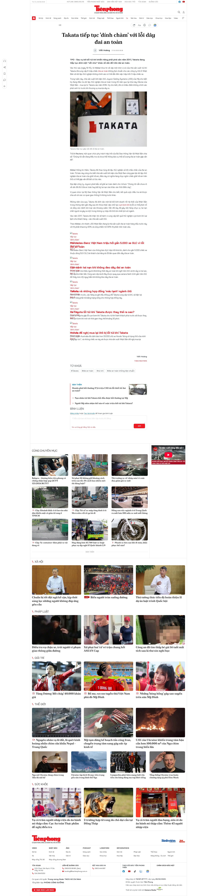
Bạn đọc (137, 856)
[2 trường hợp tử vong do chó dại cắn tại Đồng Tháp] (108, 802)
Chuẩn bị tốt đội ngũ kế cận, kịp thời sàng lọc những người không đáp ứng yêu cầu (55, 601)
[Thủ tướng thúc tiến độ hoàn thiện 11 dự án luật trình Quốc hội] (160, 580)
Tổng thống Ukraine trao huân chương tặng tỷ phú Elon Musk (164, 776)
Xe (127, 18)
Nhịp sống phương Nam (57, 860)
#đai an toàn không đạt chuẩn (120, 370)
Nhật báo (53, 848)
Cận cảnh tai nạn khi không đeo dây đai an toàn (100, 267)
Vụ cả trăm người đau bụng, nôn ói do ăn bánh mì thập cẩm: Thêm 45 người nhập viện (159, 823)
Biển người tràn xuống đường (108, 597)
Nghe (4, 61)
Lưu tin (4, 73)
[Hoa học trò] (182, 841)
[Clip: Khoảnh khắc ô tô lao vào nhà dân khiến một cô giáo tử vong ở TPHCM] (50, 497)
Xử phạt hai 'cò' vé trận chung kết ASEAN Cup (104, 648)
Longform (104, 848)
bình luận (149, 25)
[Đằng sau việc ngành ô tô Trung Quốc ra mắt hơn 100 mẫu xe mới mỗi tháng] (130, 497)
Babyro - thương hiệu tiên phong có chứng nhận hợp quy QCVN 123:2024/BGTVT (49, 481)
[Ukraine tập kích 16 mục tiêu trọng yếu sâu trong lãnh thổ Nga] (89, 762)
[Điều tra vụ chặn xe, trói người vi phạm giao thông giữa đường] (56, 630)
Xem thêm (183, 18)
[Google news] (149, 871)
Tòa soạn (142, 2)
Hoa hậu (168, 18)
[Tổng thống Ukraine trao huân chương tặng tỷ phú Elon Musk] (167, 762)
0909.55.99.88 (70, 868)
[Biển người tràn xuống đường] (108, 580)
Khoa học (159, 18)
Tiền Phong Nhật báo (95, 2)
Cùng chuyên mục (44, 450)
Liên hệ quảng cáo (70, 865)
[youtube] (183, 2)
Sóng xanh (57, 18)
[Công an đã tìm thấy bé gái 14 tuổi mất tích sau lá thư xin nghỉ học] (160, 630)
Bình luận (4, 80)
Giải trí (141, 18)
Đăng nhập (74, 413)
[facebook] (179, 2)
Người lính (120, 18)
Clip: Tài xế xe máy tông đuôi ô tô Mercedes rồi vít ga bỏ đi (89, 511)
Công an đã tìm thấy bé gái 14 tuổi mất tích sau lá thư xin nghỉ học (160, 648)
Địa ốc (66, 18)
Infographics (123, 848)
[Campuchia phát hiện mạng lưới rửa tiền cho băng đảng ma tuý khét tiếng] (128, 762)
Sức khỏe (74, 18)
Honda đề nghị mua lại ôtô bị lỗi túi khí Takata (99, 332)
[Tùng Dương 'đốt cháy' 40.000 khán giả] (56, 676)
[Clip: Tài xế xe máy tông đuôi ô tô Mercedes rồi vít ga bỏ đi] (90, 497)
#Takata (74, 370)
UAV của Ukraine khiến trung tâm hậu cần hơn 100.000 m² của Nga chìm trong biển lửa (160, 743)
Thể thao (110, 18)
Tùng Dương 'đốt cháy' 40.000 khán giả (56, 695)
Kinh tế (48, 18)
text (139, 25)
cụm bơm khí (124, 205)
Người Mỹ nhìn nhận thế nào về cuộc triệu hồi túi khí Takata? (104, 403)
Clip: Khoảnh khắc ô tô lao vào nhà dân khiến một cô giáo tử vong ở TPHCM (50, 513)
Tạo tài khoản (89, 413)
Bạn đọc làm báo (45, 890)
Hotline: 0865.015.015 (75, 2)
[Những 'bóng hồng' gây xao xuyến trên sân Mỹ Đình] (160, 676)
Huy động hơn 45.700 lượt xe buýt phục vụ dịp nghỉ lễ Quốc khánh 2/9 (88, 543)
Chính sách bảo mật (166, 865)
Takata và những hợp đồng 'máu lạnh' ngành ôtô (101, 291)
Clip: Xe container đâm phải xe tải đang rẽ (50, 543)
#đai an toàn (87, 370)
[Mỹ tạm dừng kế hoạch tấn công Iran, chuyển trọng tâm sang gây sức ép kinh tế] (108, 722)
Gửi (139, 426)
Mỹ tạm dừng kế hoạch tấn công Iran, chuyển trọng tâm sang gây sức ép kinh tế (107, 743)
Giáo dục (149, 18)
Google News (155, 25)
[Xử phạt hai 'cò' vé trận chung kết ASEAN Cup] (108, 630)
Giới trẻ (92, 18)
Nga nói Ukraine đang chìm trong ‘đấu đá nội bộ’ (48, 776)
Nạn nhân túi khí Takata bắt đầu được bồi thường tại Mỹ (101, 398)
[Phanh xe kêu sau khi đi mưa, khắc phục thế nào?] (130, 529)
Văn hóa (134, 18)
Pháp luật (100, 18)
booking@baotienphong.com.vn (76, 871)
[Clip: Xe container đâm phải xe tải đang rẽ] (50, 529)
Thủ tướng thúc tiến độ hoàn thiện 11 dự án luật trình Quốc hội (159, 599)
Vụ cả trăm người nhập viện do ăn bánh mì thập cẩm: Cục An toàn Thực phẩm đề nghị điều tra (56, 823)
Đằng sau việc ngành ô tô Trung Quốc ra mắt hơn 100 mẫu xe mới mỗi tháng (129, 511)
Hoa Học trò (130, 2)
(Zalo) (79, 868)
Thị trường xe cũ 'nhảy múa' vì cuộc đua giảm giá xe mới (128, 479)
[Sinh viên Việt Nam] (169, 841)
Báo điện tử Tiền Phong (108, 9)
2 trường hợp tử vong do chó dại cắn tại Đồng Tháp (108, 821)
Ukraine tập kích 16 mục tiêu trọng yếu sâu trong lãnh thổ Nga (87, 776)
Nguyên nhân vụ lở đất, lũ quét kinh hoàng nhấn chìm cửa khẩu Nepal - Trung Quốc (56, 743)
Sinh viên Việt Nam (114, 2)
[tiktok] (136, 871)
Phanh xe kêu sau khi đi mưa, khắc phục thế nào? (129, 543)
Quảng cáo (153, 2)
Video (176, 18)
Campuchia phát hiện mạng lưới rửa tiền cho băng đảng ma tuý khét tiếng (128, 776)
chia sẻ (134, 25)
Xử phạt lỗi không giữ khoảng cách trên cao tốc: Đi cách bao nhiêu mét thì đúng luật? (88, 481)
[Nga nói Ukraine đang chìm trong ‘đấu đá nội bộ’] (50, 762)
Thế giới (84, 18)
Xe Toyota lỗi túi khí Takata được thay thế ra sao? (102, 312)
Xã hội (41, 18)
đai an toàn (103, 71)
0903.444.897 (100, 868)
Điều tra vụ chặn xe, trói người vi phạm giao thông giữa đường (56, 648)
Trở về (4, 86)
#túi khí (100, 370)
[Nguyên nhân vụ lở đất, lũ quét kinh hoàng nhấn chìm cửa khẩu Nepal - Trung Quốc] (56, 722)
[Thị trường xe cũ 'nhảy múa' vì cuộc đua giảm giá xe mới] (130, 465)
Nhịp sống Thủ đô (38, 860)
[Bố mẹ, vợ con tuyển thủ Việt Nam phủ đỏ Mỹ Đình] (108, 676)
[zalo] (142, 871)
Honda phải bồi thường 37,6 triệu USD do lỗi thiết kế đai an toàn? (99, 389)
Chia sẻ (4, 67)
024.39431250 (39, 873)
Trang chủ (34, 18)
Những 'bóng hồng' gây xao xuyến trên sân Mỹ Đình (159, 695)
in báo (144, 25)
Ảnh (67, 848)
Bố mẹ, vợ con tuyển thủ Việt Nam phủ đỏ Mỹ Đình (107, 695)
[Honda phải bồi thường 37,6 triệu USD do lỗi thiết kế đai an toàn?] (138, 389)
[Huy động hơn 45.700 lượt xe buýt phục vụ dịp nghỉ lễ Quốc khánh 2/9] (90, 529)
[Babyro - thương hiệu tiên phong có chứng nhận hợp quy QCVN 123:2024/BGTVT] (50, 465)
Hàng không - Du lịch (158, 856)
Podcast (87, 848)
